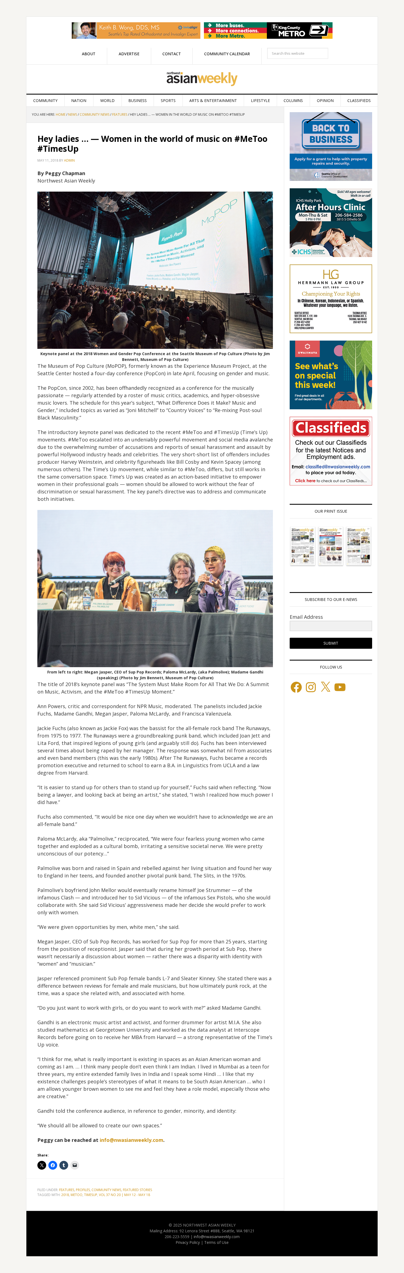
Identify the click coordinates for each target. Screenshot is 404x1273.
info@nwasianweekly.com (131, 1140)
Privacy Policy (188, 1242)
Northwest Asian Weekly (202, 79)
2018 (65, 1194)
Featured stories (137, 1190)
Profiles (83, 1190)
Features (66, 1190)
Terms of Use (216, 1242)
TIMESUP (90, 1194)
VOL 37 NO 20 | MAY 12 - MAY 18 (124, 1194)
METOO (76, 1194)
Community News (106, 1190)
